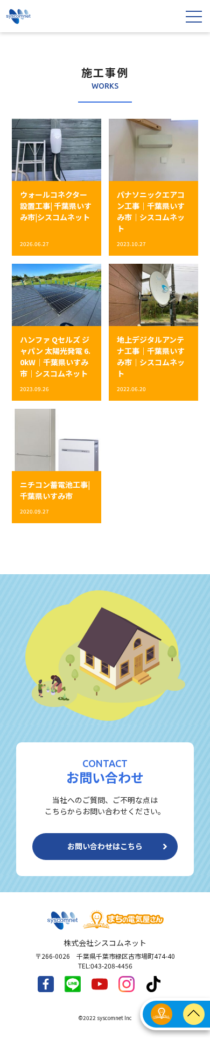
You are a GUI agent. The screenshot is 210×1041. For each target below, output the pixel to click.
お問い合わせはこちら (105, 846)
